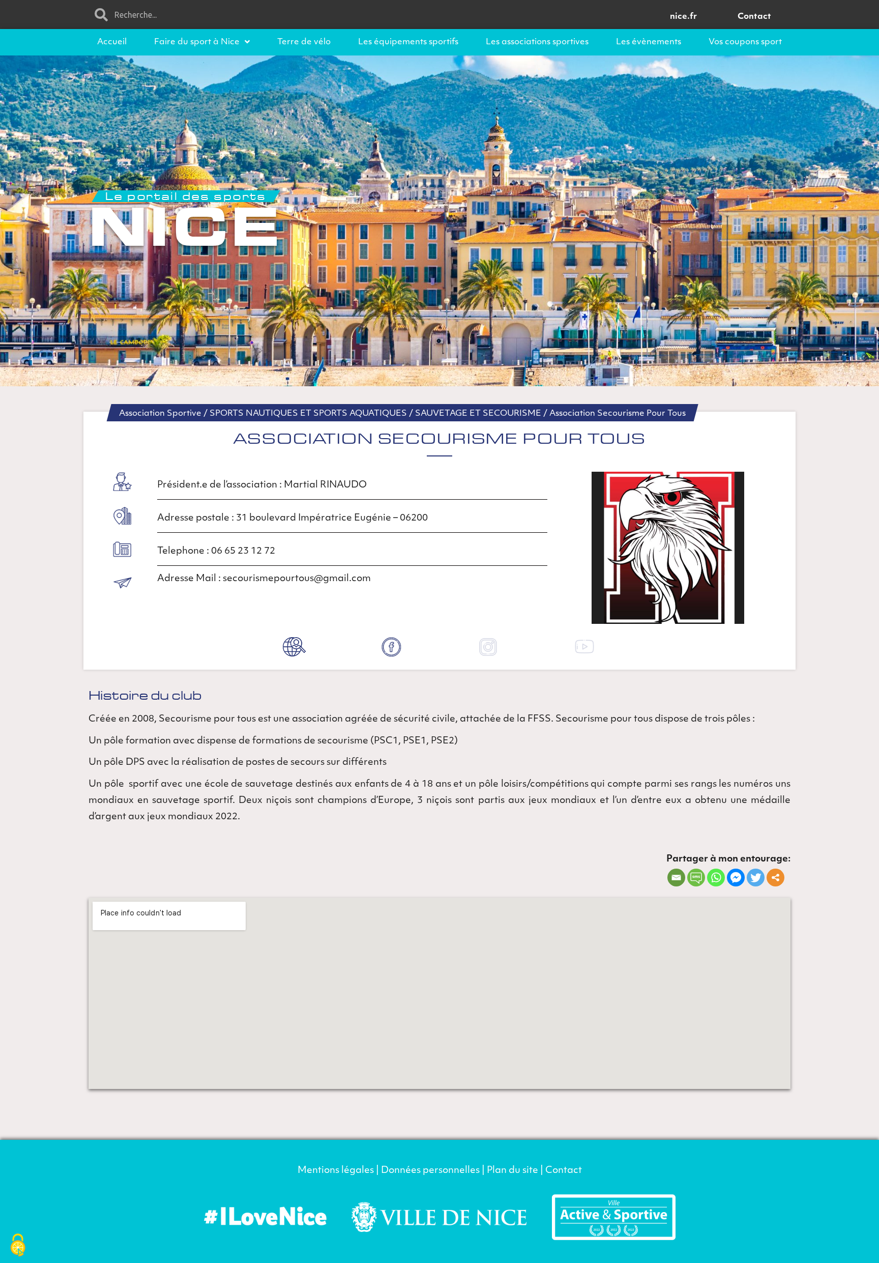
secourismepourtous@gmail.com (297, 579)
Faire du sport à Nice (197, 42)
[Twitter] (756, 877)
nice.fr (683, 17)
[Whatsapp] (716, 877)
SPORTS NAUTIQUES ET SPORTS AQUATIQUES (308, 414)
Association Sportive (160, 414)
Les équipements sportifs (408, 42)
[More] (775, 877)
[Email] (676, 877)
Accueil (112, 42)
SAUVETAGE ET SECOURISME (478, 414)
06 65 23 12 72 (244, 551)
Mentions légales (336, 1170)
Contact (754, 17)
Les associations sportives (537, 42)
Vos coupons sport (745, 42)
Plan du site (512, 1170)
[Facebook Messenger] (736, 877)
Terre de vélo (304, 42)
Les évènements (648, 42)
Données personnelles (430, 1170)
